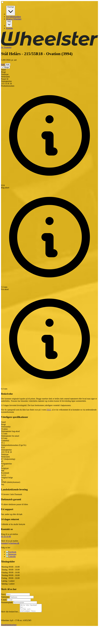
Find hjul (10, 7)
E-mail (4, 600)
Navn (3, 594)
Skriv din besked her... (10, 612)
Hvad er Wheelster (13, 19)
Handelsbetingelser (8, 625)
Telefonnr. (5, 597)
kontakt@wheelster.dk (10, 543)
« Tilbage (5, 67)
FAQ (9, 21)
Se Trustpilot (6, 47)
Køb (3, 64)
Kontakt (9, 28)
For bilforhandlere (13, 17)
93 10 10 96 (6, 536)
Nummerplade (7, 602)
